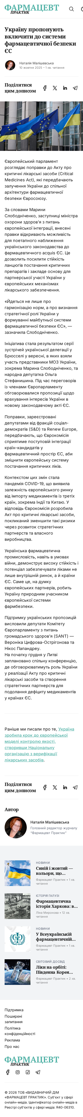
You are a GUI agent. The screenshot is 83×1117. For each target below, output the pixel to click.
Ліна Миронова (47, 912)
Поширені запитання (14, 1019)
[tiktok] (28, 1072)
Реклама (12, 1040)
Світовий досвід (50, 961)
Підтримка (14, 1010)
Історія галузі (47, 895)
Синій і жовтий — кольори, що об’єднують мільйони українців (56, 875)
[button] (71, 9)
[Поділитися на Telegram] (75, 88)
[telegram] (38, 1072)
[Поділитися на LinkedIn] (65, 88)
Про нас (12, 1046)
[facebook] (8, 1072)
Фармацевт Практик (50, 879)
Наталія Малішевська (36, 63)
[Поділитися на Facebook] (45, 88)
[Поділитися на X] (55, 88)
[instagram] (18, 1072)
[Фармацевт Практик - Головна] (32, 9)
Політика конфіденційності (20, 1031)
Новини (43, 862)
